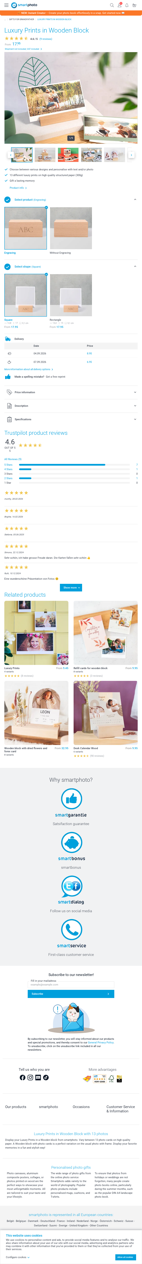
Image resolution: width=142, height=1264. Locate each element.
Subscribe (37, 993)
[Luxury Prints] (36, 633)
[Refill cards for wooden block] (106, 633)
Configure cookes (16, 1257)
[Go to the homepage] (24, 5)
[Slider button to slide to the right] (131, 155)
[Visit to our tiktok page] (46, 1077)
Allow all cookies (125, 1257)
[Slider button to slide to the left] (11, 155)
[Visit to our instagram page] (30, 1077)
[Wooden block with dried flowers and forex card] (36, 713)
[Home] (5, 19)
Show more (70, 587)
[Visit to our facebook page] (22, 1077)
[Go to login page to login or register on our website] (119, 5)
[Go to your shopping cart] (134, 5)
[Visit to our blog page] (38, 1077)
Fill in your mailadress (43, 980)
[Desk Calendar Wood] (106, 713)
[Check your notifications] (127, 5)
